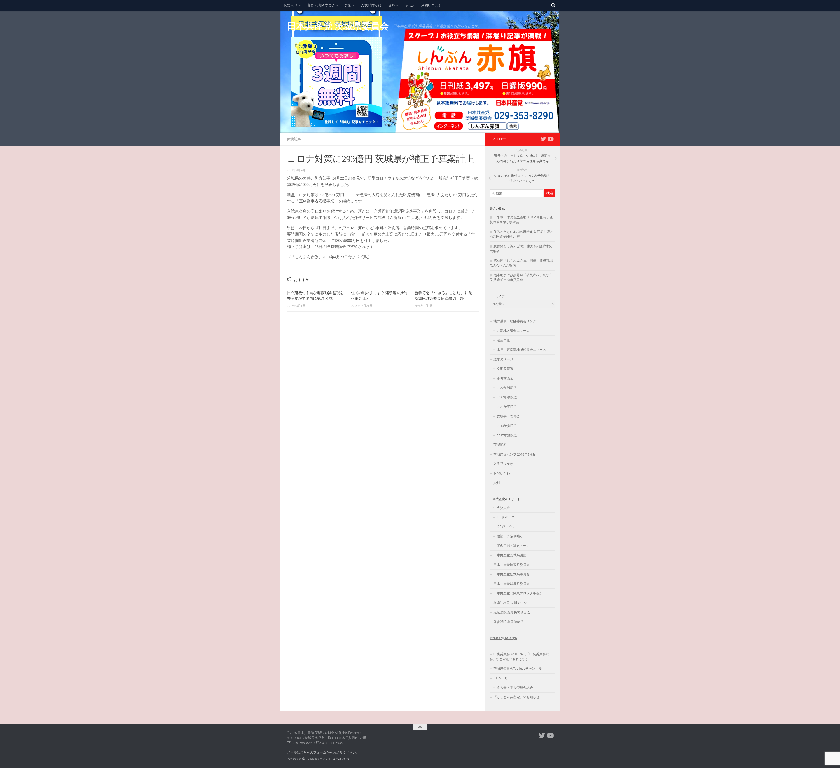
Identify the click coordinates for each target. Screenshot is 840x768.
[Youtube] (550, 138)
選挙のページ (503, 359)
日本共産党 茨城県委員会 (338, 26)
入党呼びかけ (371, 5)
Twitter (409, 5)
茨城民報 (500, 445)
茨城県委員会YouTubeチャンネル (518, 668)
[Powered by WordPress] (303, 758)
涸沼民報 (503, 340)
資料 (391, 5)
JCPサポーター (507, 517)
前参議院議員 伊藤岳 (509, 622)
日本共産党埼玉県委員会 (512, 565)
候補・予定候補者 (510, 536)
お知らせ (291, 5)
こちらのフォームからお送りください (328, 752)
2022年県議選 (507, 388)
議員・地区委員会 (321, 5)
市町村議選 (505, 378)
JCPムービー (502, 678)
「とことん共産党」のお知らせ (516, 697)
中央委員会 (502, 508)
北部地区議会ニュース (513, 331)
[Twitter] (543, 138)
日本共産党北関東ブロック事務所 (518, 593)
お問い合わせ (431, 5)
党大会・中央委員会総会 (515, 687)
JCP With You (505, 527)
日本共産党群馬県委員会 (512, 584)
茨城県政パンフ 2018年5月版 (515, 454)
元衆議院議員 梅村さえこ (512, 612)
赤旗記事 (294, 139)
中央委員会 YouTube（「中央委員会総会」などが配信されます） (519, 656)
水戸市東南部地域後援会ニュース (521, 350)
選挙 (347, 5)
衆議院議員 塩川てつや (510, 603)
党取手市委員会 (508, 416)
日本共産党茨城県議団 (510, 555)
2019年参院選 (507, 426)
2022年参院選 (507, 397)
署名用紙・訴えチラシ (513, 546)
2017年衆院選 (507, 435)
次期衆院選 (505, 369)
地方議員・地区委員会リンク (515, 321)
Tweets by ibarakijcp (503, 638)
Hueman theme (340, 758)
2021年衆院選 (507, 407)
